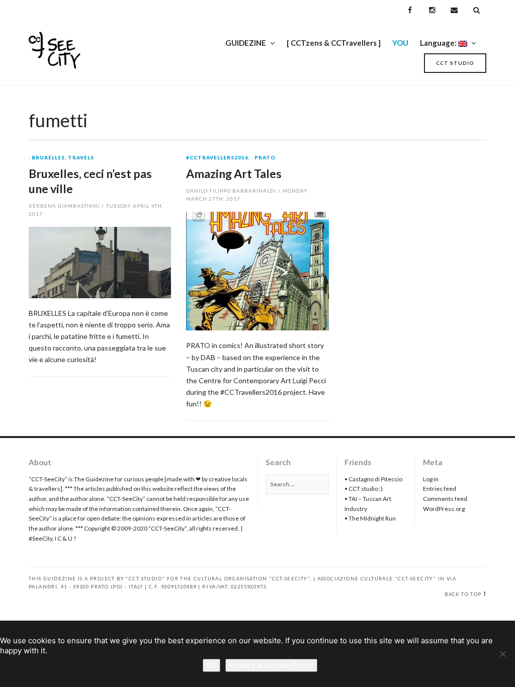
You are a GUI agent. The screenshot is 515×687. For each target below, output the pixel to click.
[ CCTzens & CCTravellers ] (334, 42)
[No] (502, 654)
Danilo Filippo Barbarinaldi (231, 191)
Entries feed (439, 488)
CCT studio (455, 63)
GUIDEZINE (245, 42)
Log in (431, 479)
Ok (211, 665)
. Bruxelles (47, 157)
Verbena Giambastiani (64, 206)
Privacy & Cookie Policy (271, 665)
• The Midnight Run (370, 518)
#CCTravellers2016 (217, 157)
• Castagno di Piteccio (373, 479)
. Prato (263, 157)
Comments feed (445, 498)
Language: (439, 42)
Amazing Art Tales (234, 173)
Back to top (463, 594)
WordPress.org (444, 508)
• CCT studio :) (364, 488)
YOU (400, 42)
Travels (81, 157)
